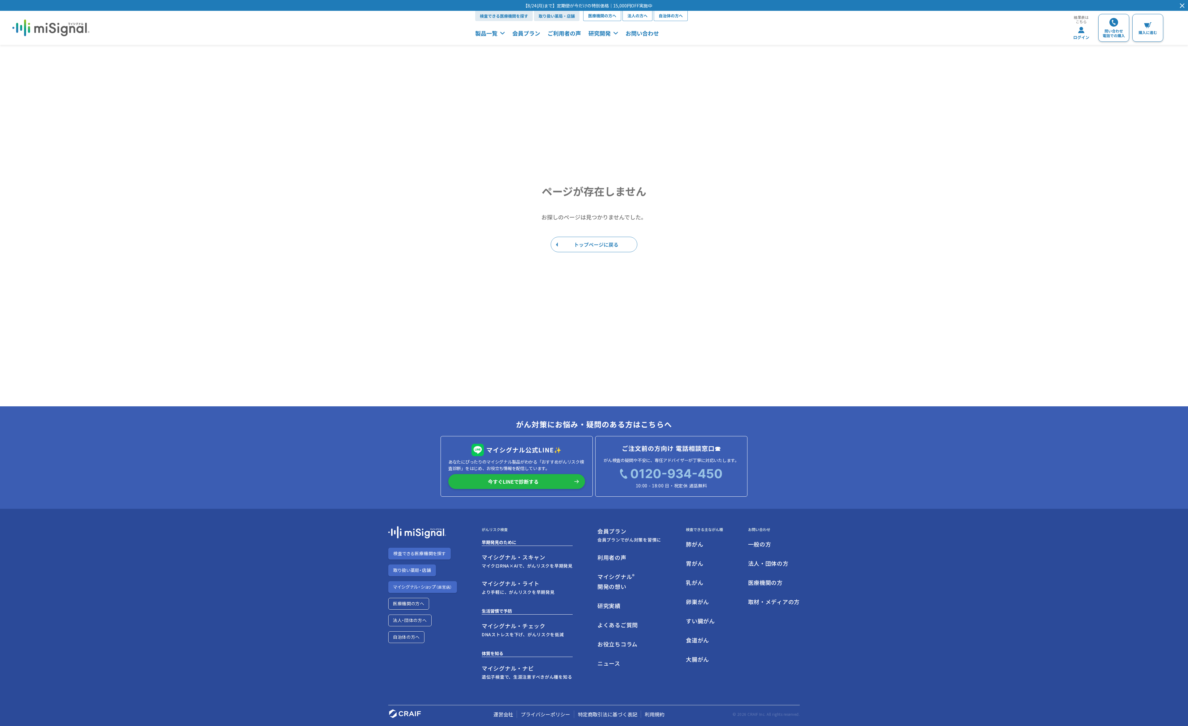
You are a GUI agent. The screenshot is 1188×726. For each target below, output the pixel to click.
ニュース (608, 663)
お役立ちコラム (617, 644)
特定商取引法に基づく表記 (607, 714)
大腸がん (697, 659)
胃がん (694, 563)
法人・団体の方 (768, 563)
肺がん (694, 544)
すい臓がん (700, 621)
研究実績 (609, 606)
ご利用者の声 (564, 33)
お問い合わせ (642, 33)
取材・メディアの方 (774, 602)
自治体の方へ (671, 16)
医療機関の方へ (602, 16)
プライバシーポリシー (545, 714)
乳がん (694, 582)
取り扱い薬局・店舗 (557, 16)
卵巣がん (697, 602)
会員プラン (526, 33)
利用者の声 (611, 557)
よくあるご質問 (617, 625)
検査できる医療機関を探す (504, 16)
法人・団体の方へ (410, 620)
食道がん (697, 640)
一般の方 (759, 544)
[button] (587, 5)
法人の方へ (637, 16)
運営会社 (503, 714)
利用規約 (655, 714)
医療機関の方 (765, 582)
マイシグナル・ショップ (422, 587)
